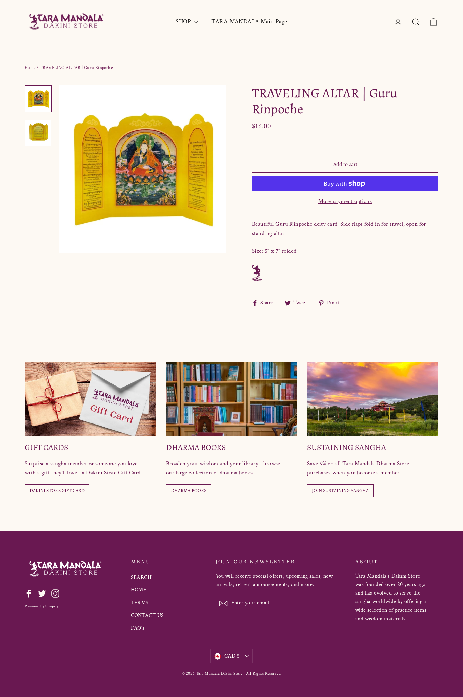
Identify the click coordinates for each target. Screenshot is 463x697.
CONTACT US (147, 615)
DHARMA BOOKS (188, 490)
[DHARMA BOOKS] (231, 399)
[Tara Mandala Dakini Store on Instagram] (55, 593)
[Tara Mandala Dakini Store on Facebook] (29, 593)
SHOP (184, 21)
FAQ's (138, 628)
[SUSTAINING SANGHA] (372, 399)
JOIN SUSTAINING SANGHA (340, 490)
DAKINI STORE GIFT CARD (57, 490)
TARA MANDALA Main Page (249, 21)
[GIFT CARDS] (90, 399)
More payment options (345, 201)
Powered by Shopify (41, 606)
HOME (139, 590)
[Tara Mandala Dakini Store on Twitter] (42, 593)
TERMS (140, 602)
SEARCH (141, 577)
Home (30, 68)
